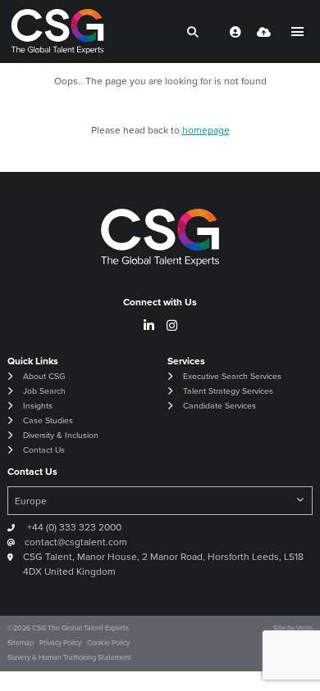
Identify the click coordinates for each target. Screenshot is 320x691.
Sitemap (20, 642)
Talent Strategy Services (228, 391)
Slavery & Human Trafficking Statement (69, 657)
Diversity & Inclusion (60, 435)
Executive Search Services (232, 376)
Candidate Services (219, 406)
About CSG (44, 376)
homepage (206, 130)
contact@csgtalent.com (76, 542)
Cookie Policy (108, 642)
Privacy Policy (60, 642)
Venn (304, 628)
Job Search (44, 391)
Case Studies (48, 420)
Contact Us (44, 450)
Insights (38, 406)
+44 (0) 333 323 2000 (73, 527)
